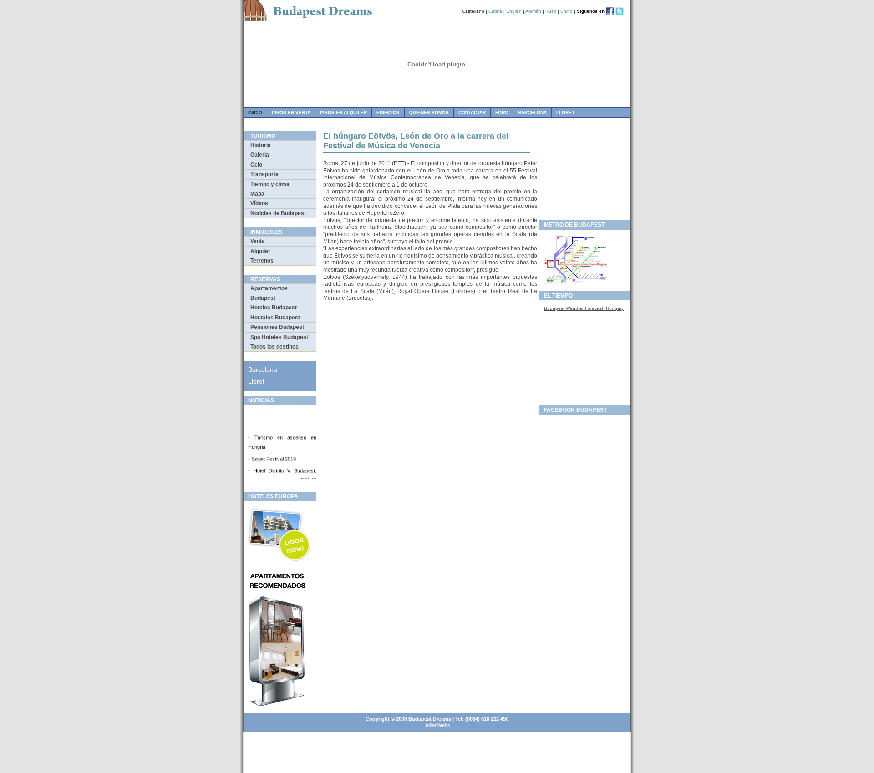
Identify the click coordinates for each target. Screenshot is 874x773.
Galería (259, 155)
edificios (388, 112)
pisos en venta (291, 112)
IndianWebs (437, 725)
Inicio (255, 112)
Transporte (264, 174)
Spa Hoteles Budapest (279, 337)
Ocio (256, 165)
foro (501, 112)
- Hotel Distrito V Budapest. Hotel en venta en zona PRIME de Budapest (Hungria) (282, 477)
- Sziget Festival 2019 (272, 456)
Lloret (565, 112)
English (514, 11)
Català (495, 11)
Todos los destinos (274, 347)
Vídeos (259, 203)
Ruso (550, 11)
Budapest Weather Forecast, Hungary (584, 308)
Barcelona (532, 112)
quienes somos (429, 112)
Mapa (257, 194)
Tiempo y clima (270, 184)
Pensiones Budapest (277, 327)
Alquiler (260, 251)
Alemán (533, 11)
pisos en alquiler (343, 112)
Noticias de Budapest (278, 213)
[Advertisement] (585, 173)
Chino (566, 11)
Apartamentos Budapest (269, 293)
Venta (257, 241)
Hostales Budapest (275, 317)
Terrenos (262, 261)
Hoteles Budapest (273, 307)
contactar (472, 112)
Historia (260, 145)
